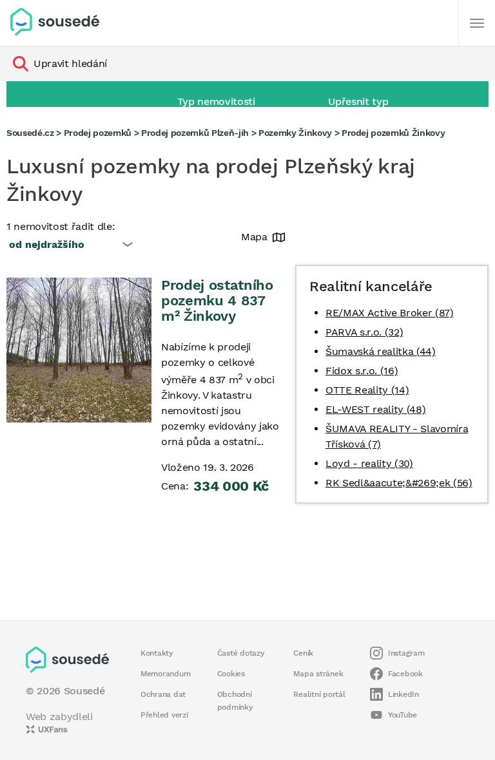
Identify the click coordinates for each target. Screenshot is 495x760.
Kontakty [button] (157, 653)
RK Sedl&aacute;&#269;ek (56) (398, 483)
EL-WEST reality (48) (375, 409)
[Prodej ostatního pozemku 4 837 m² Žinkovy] (78, 350)
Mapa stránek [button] (318, 673)
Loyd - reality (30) (369, 463)
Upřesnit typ (358, 101)
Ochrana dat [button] (163, 694)
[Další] (477, 23)
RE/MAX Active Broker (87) (389, 313)
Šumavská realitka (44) (380, 351)
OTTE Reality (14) (367, 390)
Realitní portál (319, 694)
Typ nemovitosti (216, 101)
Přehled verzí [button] (164, 714)
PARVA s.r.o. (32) (364, 332)
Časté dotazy (241, 653)
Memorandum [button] (165, 673)
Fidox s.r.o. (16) (361, 371)
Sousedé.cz (30, 133)
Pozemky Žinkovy (295, 133)
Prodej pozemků (97, 133)
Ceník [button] (303, 653)
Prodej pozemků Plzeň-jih (195, 133)
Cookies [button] (231, 673)
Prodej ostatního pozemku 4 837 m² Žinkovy (217, 300)
